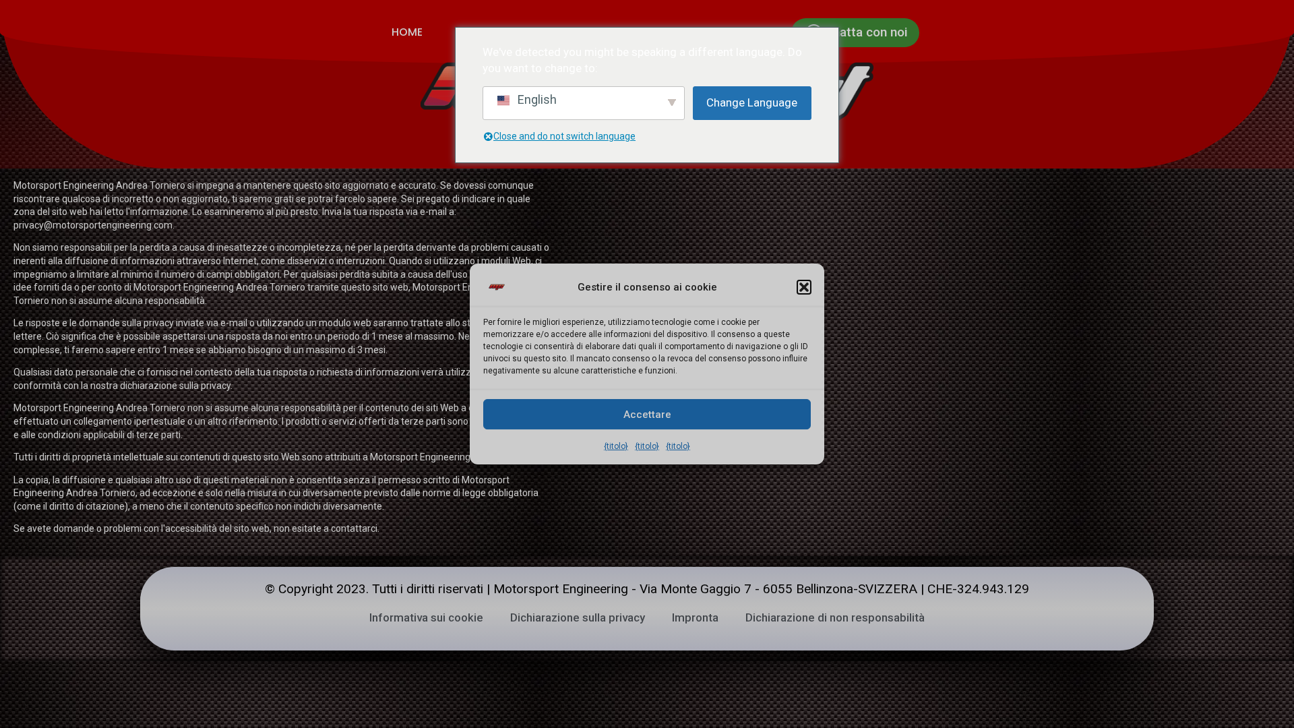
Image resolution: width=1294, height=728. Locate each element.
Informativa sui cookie (426, 617)
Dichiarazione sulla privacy (577, 617)
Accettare (647, 414)
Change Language (751, 102)
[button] (804, 287)
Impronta (695, 617)
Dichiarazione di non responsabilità (835, 617)
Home (407, 32)
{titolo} (616, 446)
